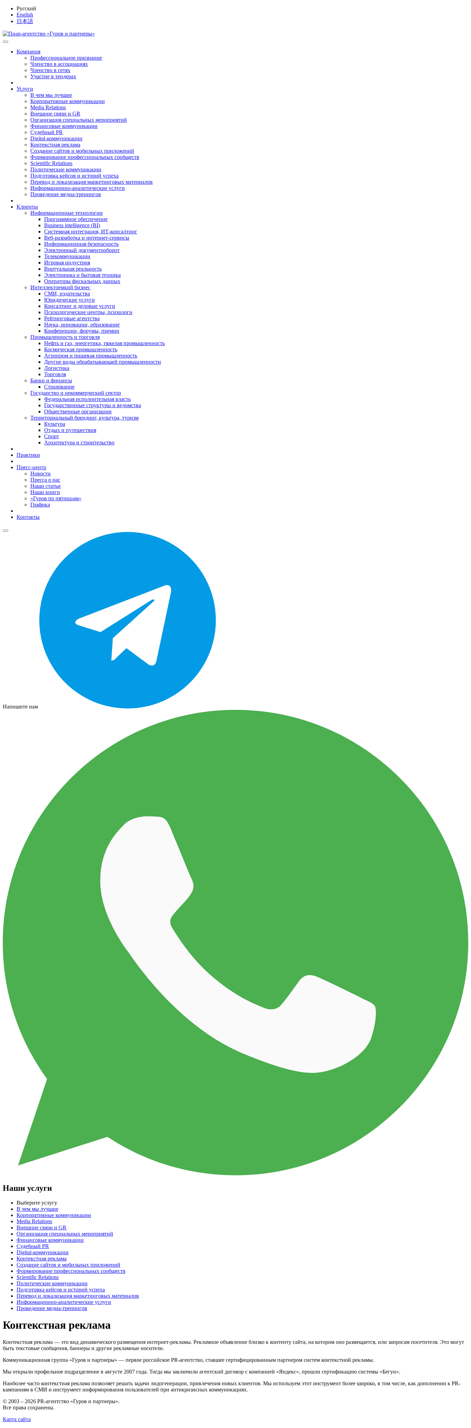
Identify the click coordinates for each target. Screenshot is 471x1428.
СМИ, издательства (67, 293)
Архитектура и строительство (79, 442)
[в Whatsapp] (235, 1173)
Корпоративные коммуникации (67, 101)
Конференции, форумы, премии (81, 331)
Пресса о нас (45, 480)
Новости (40, 473)
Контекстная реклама (55, 145)
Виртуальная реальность (73, 269)
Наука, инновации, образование (82, 325)
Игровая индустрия (67, 262)
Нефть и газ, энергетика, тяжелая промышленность (104, 343)
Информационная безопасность (81, 244)
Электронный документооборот (82, 250)
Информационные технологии (66, 213)
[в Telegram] (127, 707)
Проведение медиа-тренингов (65, 194)
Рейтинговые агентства (72, 318)
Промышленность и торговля (65, 337)
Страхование (59, 387)
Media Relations (48, 107)
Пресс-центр (31, 467)
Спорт (51, 436)
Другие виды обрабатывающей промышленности (102, 362)
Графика (40, 504)
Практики (28, 455)
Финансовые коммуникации (64, 126)
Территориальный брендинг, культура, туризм (84, 418)
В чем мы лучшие (51, 95)
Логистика (56, 368)
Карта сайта (17, 1419)
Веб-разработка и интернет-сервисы (86, 238)
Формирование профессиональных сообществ (84, 157)
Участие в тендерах (53, 76)
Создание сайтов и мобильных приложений (82, 151)
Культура (54, 424)
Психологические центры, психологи (88, 312)
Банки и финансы (51, 380)
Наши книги (45, 492)
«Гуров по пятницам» (55, 498)
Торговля (55, 374)
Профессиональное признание (66, 58)
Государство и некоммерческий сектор (75, 393)
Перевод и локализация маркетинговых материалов (91, 182)
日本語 (25, 21)
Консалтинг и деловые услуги (79, 306)
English (25, 15)
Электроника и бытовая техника (82, 275)
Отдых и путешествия (70, 430)
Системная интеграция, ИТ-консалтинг (90, 231)
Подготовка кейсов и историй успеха (74, 176)
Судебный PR (46, 132)
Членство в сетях (50, 70)
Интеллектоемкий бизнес (60, 287)
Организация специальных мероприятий (78, 120)
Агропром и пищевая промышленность (90, 356)
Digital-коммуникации (56, 138)
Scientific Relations (51, 163)
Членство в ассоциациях (59, 64)
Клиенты (27, 207)
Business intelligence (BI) (72, 225)
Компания (28, 51)
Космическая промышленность (80, 349)
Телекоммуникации (67, 256)
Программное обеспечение (76, 219)
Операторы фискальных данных (82, 281)
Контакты (28, 517)
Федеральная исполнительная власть (87, 399)
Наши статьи (45, 486)
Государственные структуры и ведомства (92, 405)
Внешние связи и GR (55, 114)
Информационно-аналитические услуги (77, 188)
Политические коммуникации (65, 169)
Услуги (25, 89)
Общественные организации (78, 411)
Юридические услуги (69, 300)
